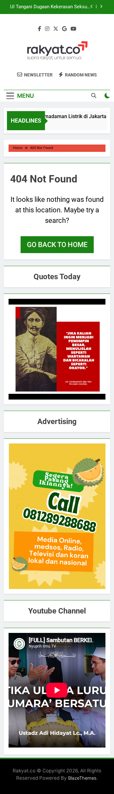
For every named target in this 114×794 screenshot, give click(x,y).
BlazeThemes (82, 778)
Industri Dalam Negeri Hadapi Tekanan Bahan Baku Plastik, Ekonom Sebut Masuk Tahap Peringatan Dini (50, 8)
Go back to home (57, 245)
